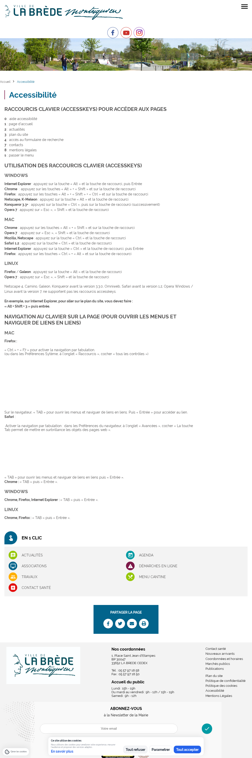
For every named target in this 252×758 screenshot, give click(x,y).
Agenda (146, 555)
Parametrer (161, 750)
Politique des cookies (221, 686)
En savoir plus (62, 751)
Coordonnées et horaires (224, 659)
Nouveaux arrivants (220, 653)
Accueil (5, 82)
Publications (214, 669)
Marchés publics (217, 664)
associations (34, 566)
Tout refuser (135, 750)
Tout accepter (187, 750)
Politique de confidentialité (225, 681)
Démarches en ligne (158, 566)
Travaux (29, 577)
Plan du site (214, 676)
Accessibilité (214, 690)
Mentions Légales (218, 696)
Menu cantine (152, 577)
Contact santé (36, 588)
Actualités (32, 555)
